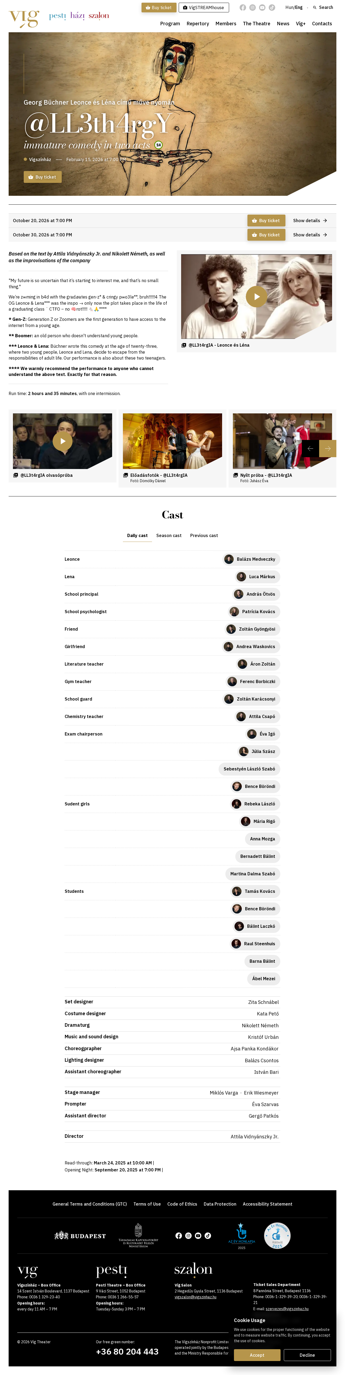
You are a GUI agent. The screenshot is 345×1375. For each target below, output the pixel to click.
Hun (289, 7)
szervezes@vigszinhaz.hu (287, 1308)
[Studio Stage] (77, 16)
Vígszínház (40, 159)
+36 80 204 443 (127, 1351)
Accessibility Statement (267, 1204)
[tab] (137, 535)
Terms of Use (147, 1204)
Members (225, 23)
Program (170, 23)
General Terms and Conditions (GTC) (90, 1204)
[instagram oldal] (252, 7)
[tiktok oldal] (272, 7)
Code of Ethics (182, 1204)
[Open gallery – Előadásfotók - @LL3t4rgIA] (172, 441)
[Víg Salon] (99, 16)
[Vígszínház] (24, 16)
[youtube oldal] (262, 7)
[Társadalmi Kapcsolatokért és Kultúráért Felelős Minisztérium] (138, 1245)
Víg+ (301, 23)
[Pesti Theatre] (57, 16)
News (283, 23)
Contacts (322, 23)
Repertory (198, 23)
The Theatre (256, 23)
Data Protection (220, 1204)
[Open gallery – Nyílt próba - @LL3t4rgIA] (282, 441)
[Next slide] (327, 448)
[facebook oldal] (243, 7)
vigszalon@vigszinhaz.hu (195, 1297)
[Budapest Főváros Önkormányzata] (80, 1238)
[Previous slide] (310, 448)
